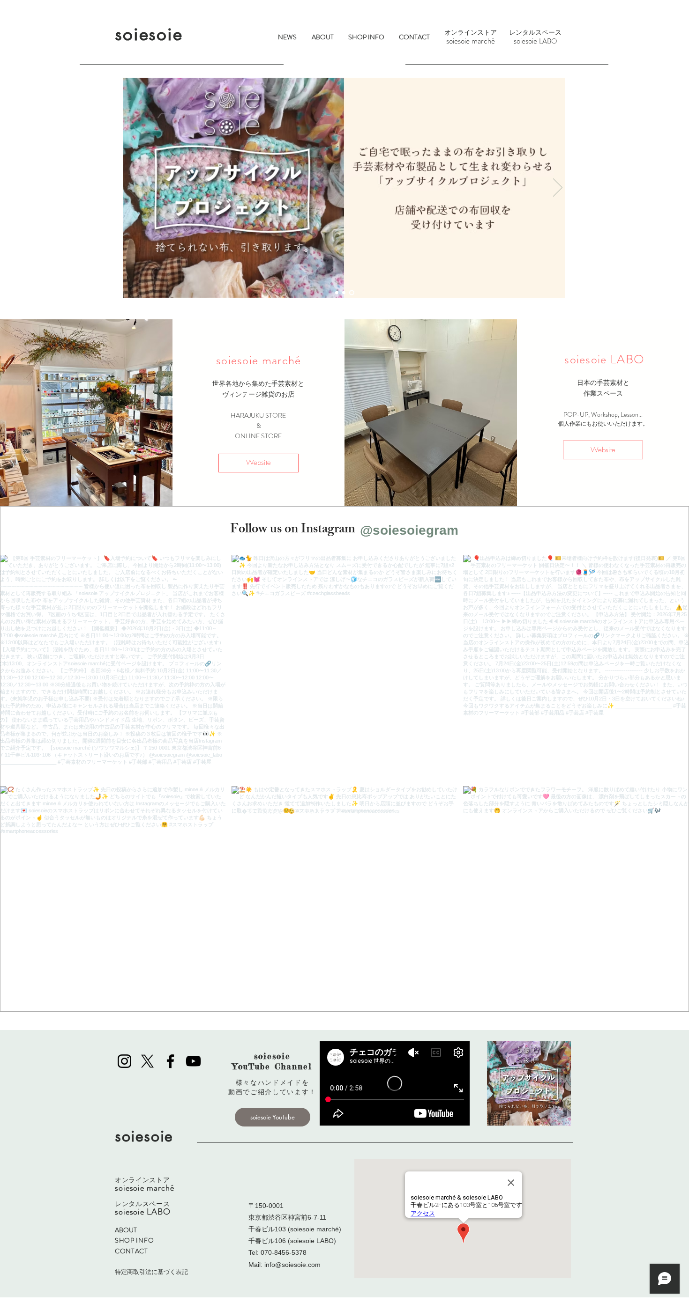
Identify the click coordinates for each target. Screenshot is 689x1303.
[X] (147, 1061)
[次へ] (557, 188)
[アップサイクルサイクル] (352, 292)
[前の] (131, 188)
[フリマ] (337, 292)
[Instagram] (124, 1061)
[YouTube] (193, 1061)
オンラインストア (470, 32)
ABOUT (126, 1230)
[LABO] (345, 292)
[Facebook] (170, 1061)
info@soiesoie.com (292, 1264)
